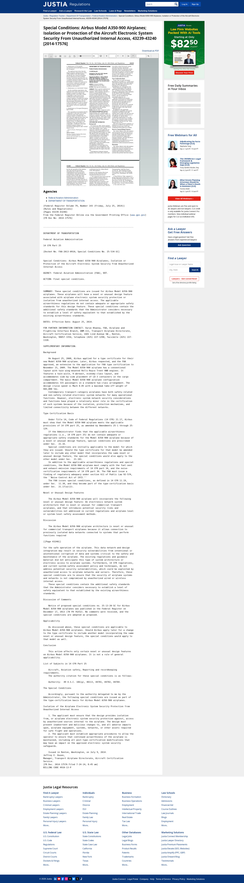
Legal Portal (132, 879)
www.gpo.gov (138, 215)
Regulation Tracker (57, 16)
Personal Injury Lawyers (54, 821)
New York (87, 856)
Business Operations (132, 801)
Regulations (49, 844)
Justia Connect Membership (174, 836)
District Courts (50, 856)
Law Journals (167, 813)
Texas (85, 860)
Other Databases (131, 832)
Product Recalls (129, 848)
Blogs (164, 817)
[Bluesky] (73, 878)
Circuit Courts (49, 852)
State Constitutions (92, 836)
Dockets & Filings (51, 860)
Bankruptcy (88, 797)
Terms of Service (163, 879)
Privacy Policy (178, 879)
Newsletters (129, 11)
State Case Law (90, 844)
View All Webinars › (184, 198)
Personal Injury (90, 821)
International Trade (131, 813)
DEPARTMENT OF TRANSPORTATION (66, 200)
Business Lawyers (51, 801)
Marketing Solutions (147, 11)
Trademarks (128, 856)
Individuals (89, 792)
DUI (84, 809)
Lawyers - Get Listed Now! (184, 278)
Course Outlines (169, 809)
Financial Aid (167, 805)
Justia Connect (119, 879)
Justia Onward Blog (170, 856)
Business (127, 792)
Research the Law (83, 11)
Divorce (86, 805)
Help (152, 879)
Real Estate (127, 817)
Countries (126, 860)
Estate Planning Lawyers (55, 813)
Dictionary (166, 797)
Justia (45, 16)
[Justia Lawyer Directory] (81, 878)
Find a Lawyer (50, 11)
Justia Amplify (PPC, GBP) (173, 852)
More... (46, 825)
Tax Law (126, 821)
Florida (86, 852)
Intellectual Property (132, 809)
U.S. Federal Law (52, 832)
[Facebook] (62, 878)
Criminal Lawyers (51, 805)
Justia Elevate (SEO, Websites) (175, 848)
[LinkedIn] (55, 878)
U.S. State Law (91, 832)
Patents (125, 852)
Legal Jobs (127, 836)
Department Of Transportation (78, 16)
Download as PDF (150, 50)
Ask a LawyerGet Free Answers (180, 230)
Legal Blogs (127, 840)
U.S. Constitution (51, 836)
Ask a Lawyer (66, 11)
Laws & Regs (115, 11)
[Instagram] (66, 878)
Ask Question (184, 245)
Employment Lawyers (53, 809)
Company (144, 879)
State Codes (88, 840)
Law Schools (100, 11)
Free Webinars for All (182, 135)
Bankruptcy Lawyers (53, 797)
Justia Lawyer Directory (172, 840)
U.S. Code (47, 840)
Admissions (166, 801)
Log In (184, 4)
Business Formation (131, 797)
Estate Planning (90, 813)
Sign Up (195, 4)
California (87, 848)
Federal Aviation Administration (104, 16)
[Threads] (70, 878)
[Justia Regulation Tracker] (55, 4)
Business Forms (129, 844)
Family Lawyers (50, 817)
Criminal (86, 801)
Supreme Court (50, 848)
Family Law (88, 817)
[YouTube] (58, 878)
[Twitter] (77, 878)
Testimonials (167, 860)
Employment (128, 805)
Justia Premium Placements (174, 844)
